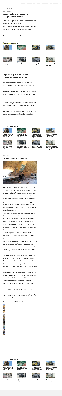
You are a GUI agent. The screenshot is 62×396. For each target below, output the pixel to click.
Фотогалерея (55, 2)
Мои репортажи (29, 2)
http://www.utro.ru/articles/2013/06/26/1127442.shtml (13, 301)
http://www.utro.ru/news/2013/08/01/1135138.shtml (13, 35)
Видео (51, 2)
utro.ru (5, 39)
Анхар (3, 3)
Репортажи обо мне (45, 2)
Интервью (38, 2)
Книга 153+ (23, 2)
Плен (34, 2)
